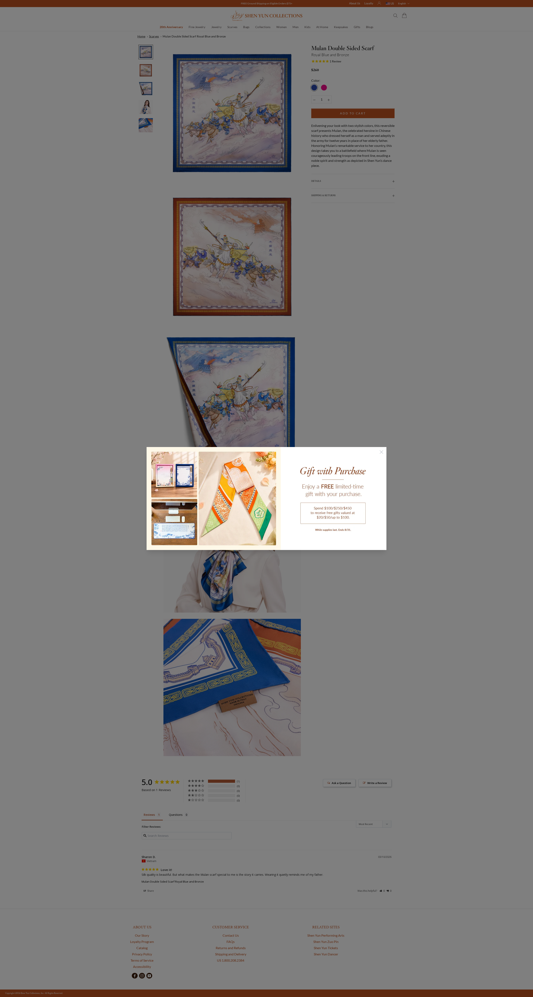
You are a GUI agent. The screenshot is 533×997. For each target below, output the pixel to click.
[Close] (381, 452)
